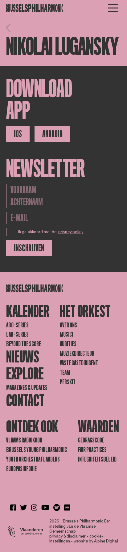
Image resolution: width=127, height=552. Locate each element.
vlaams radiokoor (24, 440)
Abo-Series (17, 325)
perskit (68, 382)
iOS (18, 134)
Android (52, 134)
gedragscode (91, 440)
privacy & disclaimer (67, 536)
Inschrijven (29, 248)
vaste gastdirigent (79, 363)
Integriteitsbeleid (97, 459)
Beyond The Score (23, 344)
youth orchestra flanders (33, 459)
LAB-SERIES (17, 334)
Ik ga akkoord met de (51, 232)
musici (66, 334)
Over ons (68, 325)
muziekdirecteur (77, 353)
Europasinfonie (21, 469)
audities (68, 344)
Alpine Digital (106, 541)
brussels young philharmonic (36, 450)
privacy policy (70, 232)
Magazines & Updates (26, 387)
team (65, 372)
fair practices (92, 450)
